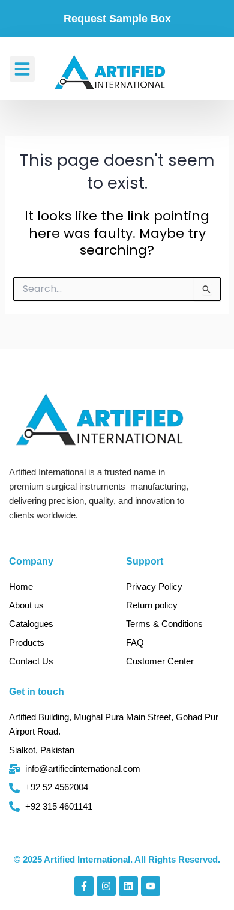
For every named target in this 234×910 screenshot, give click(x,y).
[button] (22, 69)
